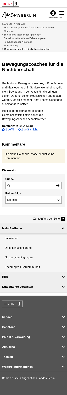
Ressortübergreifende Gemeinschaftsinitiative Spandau (29, 29)
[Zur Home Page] (19, 14)
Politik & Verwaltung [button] (16, 337)
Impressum (11, 238)
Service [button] (7, 317)
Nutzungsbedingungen (19, 257)
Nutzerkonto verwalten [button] (17, 286)
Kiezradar (21, 23)
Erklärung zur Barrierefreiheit (22, 267)
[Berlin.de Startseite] (12, 304)
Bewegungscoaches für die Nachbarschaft (27, 49)
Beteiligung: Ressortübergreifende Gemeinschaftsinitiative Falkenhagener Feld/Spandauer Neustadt (25, 38)
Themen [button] (7, 356)
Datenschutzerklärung (18, 247)
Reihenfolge (13, 193)
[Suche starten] (58, 185)
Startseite (7, 23)
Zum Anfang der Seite (46, 218)
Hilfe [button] (5, 276)
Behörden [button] (8, 327)
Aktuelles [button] (8, 347)
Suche (9, 179)
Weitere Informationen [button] (17, 366)
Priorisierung (11, 45)
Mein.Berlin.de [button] (12, 228)
